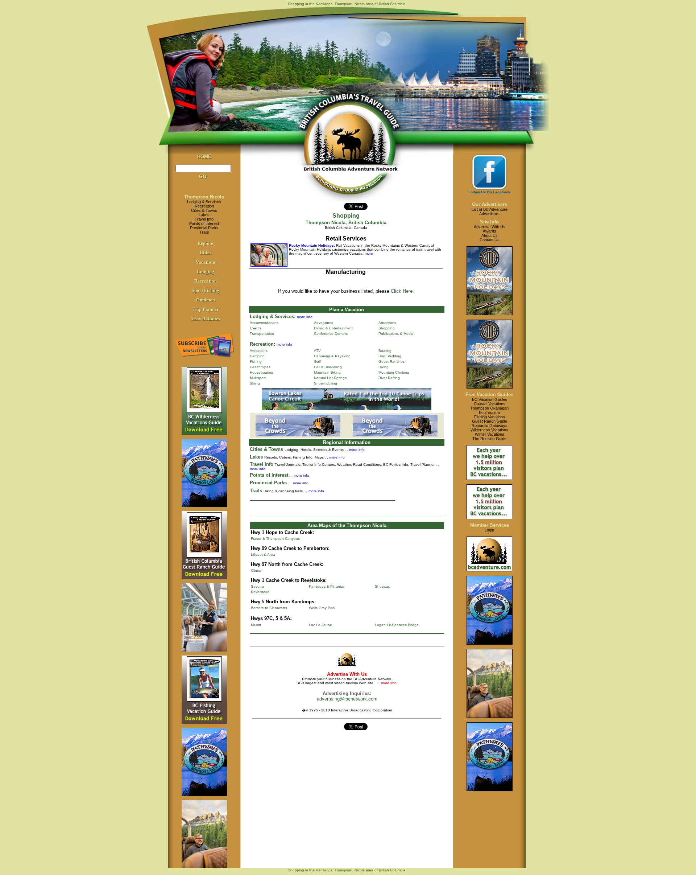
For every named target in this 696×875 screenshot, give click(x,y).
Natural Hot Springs (330, 378)
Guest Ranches (391, 361)
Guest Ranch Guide (489, 421)
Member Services (489, 525)
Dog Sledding (389, 356)
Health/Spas (260, 367)
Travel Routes (205, 318)
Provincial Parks (204, 228)
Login (489, 530)
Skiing (255, 383)
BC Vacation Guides (489, 399)
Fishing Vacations (489, 417)
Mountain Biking (327, 372)
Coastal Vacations (489, 404)
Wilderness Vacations (489, 430)
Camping (257, 356)
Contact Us (490, 240)
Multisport (258, 378)
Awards (489, 231)
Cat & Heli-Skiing (328, 367)
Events (255, 328)
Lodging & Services (204, 202)
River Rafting (389, 378)
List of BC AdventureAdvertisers (490, 211)
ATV (317, 351)
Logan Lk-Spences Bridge (397, 625)
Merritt (256, 625)
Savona (257, 586)
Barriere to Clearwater (269, 608)
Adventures (323, 323)
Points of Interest (204, 223)
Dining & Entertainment (333, 328)
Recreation (204, 206)
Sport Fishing (205, 290)
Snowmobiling (325, 383)
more (368, 253)
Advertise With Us (489, 227)
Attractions (387, 323)
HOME (204, 156)
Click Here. (402, 291)
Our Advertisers (489, 204)
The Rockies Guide (489, 438)
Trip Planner (205, 309)
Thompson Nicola (204, 197)
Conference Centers (331, 334)
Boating (385, 351)
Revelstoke (260, 592)
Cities (205, 252)
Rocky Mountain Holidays (311, 245)
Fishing (256, 361)
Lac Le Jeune (320, 625)
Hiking (383, 367)
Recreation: (262, 344)
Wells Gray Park (322, 608)
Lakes (204, 215)
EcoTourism (489, 412)
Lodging (205, 271)
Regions (206, 243)
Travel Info (204, 219)
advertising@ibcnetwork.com (347, 699)
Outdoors (205, 300)
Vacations (206, 262)
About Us (489, 235)
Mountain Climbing (393, 372)
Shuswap (382, 586)
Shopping (386, 328)
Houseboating (261, 372)
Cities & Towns (204, 210)
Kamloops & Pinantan (327, 586)
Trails (204, 232)
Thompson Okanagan (489, 408)
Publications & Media (396, 334)
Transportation (262, 334)
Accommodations (264, 323)
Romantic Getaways (490, 425)
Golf (317, 361)
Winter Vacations (489, 434)
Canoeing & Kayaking (332, 356)
